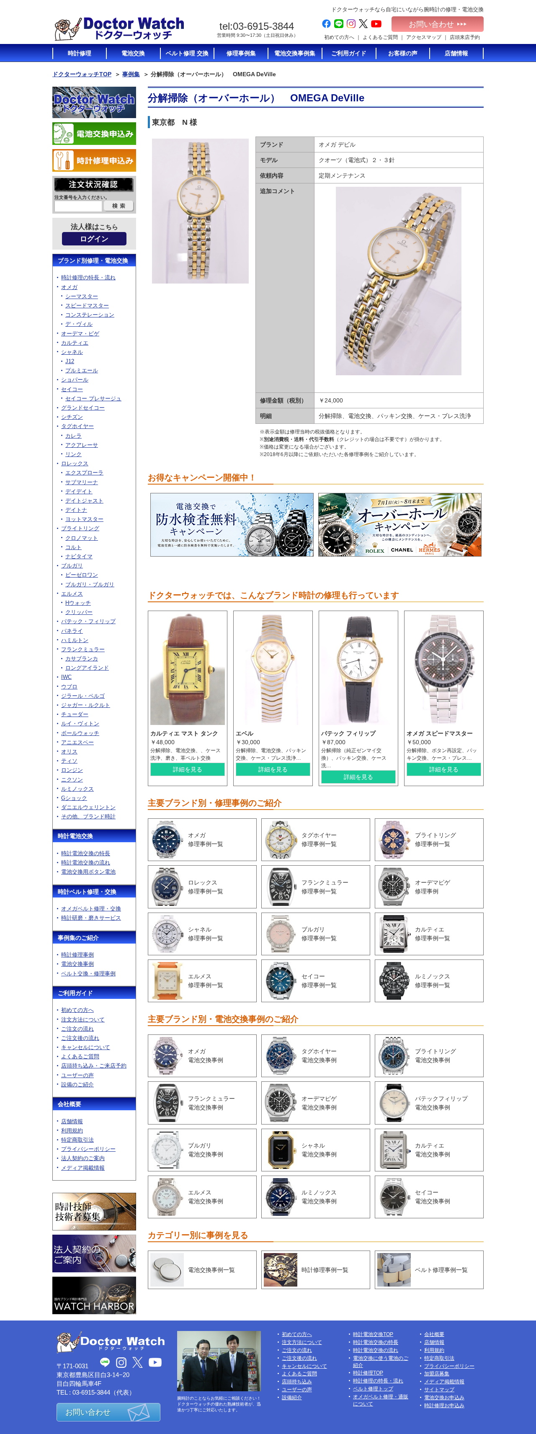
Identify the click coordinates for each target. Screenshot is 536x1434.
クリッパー (79, 612)
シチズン (72, 417)
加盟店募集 (436, 1374)
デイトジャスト (84, 501)
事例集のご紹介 (78, 937)
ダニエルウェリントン (88, 807)
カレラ (73, 436)
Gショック (74, 798)
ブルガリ (72, 565)
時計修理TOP (368, 1373)
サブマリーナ (81, 482)
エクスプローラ (84, 472)
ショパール (74, 380)
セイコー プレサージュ (93, 398)
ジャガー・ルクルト (85, 705)
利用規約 (72, 1130)
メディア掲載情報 (83, 1168)
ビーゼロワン (81, 575)
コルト (73, 547)
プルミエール (81, 370)
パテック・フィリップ (88, 621)
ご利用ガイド (75, 993)
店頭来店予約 (465, 37)
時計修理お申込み (444, 1405)
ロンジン (72, 770)
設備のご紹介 (77, 1084)
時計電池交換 (75, 836)
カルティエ (74, 343)
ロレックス (74, 463)
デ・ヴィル (79, 324)
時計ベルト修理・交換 (87, 891)
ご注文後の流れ (80, 1038)
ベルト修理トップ (373, 1389)
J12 (69, 361)
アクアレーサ (81, 445)
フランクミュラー (83, 649)
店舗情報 (72, 1121)
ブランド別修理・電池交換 (93, 260)
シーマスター (81, 296)
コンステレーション (89, 315)
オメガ (69, 287)
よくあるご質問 (380, 37)
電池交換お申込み (444, 1397)
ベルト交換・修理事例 (88, 973)
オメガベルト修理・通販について (380, 1400)
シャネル (72, 352)
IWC (66, 677)
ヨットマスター (84, 519)
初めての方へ (339, 37)
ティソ (69, 761)
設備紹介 (292, 1397)
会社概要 (69, 1104)
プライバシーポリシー (88, 1149)
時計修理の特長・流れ (88, 277)
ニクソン (72, 779)
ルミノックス (77, 789)
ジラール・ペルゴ (83, 696)
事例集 (131, 74)
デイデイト (79, 491)
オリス (69, 751)
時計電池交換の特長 (85, 853)
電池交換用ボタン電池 (88, 872)
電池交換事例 (77, 964)
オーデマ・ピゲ (80, 333)
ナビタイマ (79, 556)
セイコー (72, 389)
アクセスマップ (423, 37)
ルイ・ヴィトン (80, 723)
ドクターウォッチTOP (81, 74)
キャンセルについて (85, 1047)
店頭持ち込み (297, 1382)
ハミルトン (74, 640)
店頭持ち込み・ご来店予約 (93, 1066)
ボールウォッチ (80, 733)
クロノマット (81, 538)
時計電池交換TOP (373, 1334)
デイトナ (76, 510)
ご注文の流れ (77, 1029)
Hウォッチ (78, 603)
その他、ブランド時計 (88, 816)
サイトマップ (439, 1390)
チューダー (74, 714)
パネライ (72, 631)
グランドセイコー (83, 408)
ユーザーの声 (77, 1075)
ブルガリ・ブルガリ (89, 584)
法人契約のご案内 (83, 1158)
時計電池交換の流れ (85, 862)
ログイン (94, 239)
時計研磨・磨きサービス (91, 918)
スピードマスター (87, 305)
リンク (73, 454)
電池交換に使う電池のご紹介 (380, 1361)
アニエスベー (77, 742)
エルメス (72, 594)
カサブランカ (81, 658)
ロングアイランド (87, 668)
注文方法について (83, 1019)
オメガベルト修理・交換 (91, 908)
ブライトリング (80, 528)
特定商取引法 (77, 1140)
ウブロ (69, 686)
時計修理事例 (77, 955)
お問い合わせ (431, 24)
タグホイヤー (77, 426)
